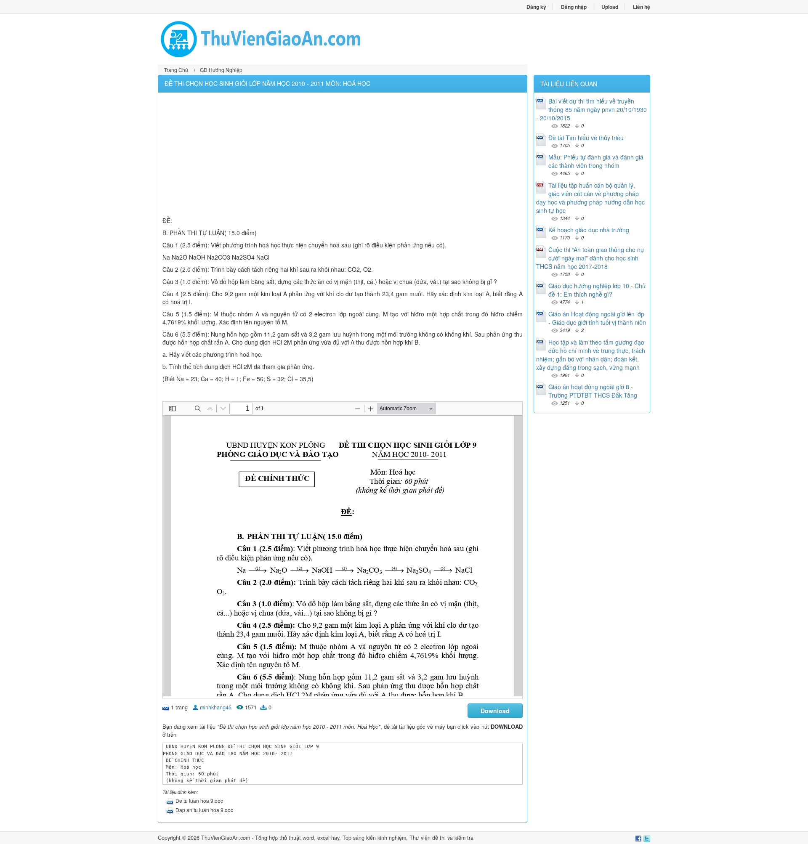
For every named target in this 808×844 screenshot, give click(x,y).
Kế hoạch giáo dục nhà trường (588, 230)
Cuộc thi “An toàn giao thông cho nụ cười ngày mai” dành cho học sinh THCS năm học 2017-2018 (590, 258)
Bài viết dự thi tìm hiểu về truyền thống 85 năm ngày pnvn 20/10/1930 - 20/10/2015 (591, 109)
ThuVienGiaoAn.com (225, 837)
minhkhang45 (215, 707)
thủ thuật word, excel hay (309, 837)
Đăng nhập (574, 7)
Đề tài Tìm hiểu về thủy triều (586, 137)
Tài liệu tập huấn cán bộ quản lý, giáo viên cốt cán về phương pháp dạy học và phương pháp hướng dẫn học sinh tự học (590, 198)
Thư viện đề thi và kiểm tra (441, 837)
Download (495, 710)
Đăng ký (536, 7)
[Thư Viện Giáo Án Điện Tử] (281, 39)
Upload (609, 7)
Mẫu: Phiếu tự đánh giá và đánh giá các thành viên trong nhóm (595, 161)
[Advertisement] (342, 156)
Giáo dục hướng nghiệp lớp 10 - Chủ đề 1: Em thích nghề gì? (597, 289)
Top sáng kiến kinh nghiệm (374, 837)
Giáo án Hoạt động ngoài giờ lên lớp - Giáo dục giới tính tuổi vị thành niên (597, 318)
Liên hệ (641, 7)
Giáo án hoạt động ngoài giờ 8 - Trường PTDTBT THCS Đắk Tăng (592, 390)
